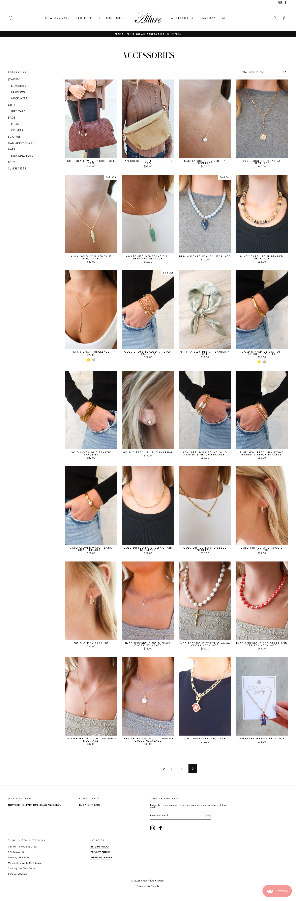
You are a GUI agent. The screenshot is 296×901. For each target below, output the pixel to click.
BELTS (12, 162)
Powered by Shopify (148, 886)
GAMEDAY (207, 18)
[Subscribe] (208, 815)
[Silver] (94, 360)
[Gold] (88, 360)
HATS (11, 149)
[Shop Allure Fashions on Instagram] (152, 828)
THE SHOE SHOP (112, 18)
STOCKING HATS (22, 156)
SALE (225, 18)
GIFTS (12, 105)
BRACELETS (18, 86)
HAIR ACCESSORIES (21, 143)
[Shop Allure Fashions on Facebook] (160, 828)
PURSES (16, 124)
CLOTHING (84, 18)
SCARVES (14, 137)
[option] (148, 34)
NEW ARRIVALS (57, 18)
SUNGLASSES (17, 168)
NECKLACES (19, 98)
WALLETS (17, 130)
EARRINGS (18, 92)
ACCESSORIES (182, 18)
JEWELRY (14, 79)
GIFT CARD (18, 111)
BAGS (12, 118)
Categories (17, 71)
